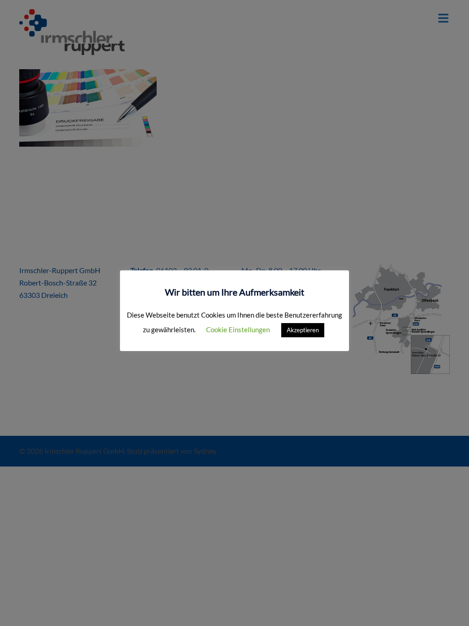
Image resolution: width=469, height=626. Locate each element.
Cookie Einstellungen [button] (238, 329)
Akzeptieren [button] (303, 330)
